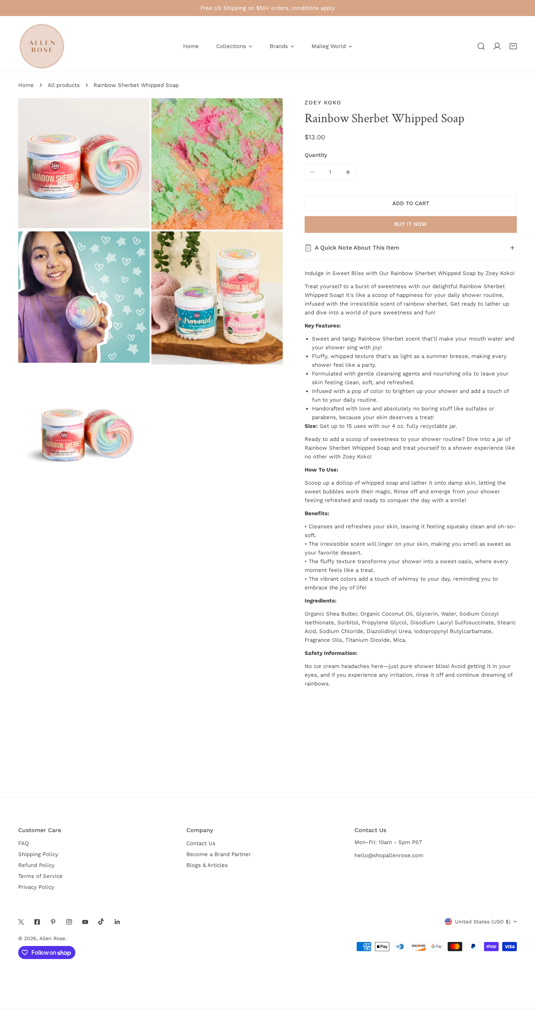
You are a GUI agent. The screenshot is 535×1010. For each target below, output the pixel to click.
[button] (513, 46)
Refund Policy (36, 865)
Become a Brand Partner (218, 854)
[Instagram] (69, 921)
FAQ (23, 843)
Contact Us (200, 843)
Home (26, 85)
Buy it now (410, 224)
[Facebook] (37, 921)
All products (64, 85)
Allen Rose (52, 938)
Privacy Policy (36, 887)
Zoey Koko (323, 102)
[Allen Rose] (42, 46)
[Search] (481, 46)
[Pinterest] (53, 921)
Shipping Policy (38, 854)
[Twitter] (21, 921)
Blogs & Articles (207, 865)
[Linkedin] (117, 921)
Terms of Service (40, 876)
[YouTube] (85, 921)
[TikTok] (101, 921)
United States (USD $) (483, 921)
